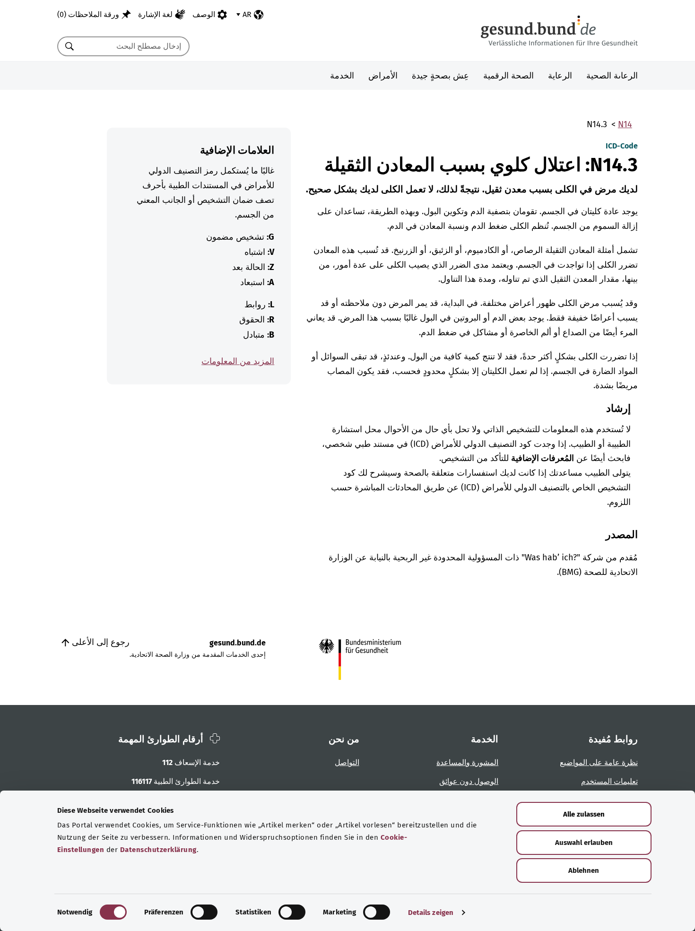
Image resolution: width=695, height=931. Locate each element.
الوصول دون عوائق (468, 781)
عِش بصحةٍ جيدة (440, 75)
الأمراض (383, 75)
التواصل (347, 762)
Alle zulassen (584, 814)
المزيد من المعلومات (237, 361)
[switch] (204, 912)
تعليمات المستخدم (609, 781)
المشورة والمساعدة (467, 762)
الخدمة (342, 75)
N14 (625, 124)
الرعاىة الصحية (612, 75)
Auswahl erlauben (584, 842)
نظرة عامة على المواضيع (599, 762)
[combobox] (135, 46)
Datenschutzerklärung (158, 849)
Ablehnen (583, 870)
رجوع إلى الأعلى (100, 642)
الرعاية (560, 75)
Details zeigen (430, 912)
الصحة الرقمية (508, 75)
